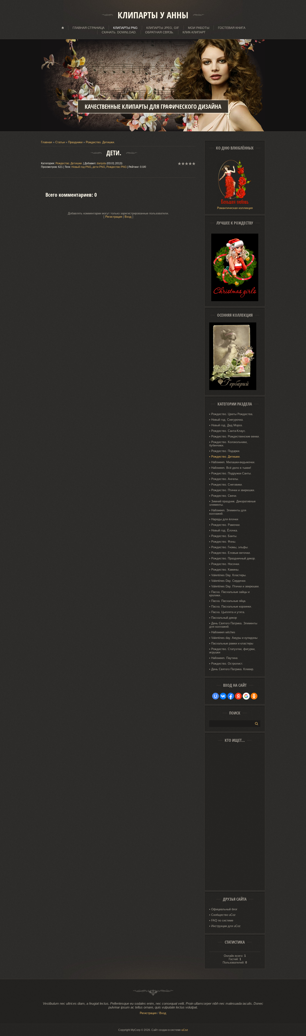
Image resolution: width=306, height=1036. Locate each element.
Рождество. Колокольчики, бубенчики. (228, 443)
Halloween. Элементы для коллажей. (227, 512)
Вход (128, 216)
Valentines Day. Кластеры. (228, 575)
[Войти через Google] (246, 696)
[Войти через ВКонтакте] (223, 696)
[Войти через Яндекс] (238, 696)
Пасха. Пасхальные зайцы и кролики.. (229, 593)
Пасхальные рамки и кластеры (232, 643)
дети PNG (99, 166)
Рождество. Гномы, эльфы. (229, 547)
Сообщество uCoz (223, 915)
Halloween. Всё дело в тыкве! (231, 467)
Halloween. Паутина (224, 658)
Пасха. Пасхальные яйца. (228, 601)
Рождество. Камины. (225, 569)
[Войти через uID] (215, 696)
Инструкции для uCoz (226, 926)
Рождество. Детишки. (69, 163)
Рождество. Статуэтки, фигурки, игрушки (232, 650)
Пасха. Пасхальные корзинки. (231, 606)
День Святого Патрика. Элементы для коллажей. (233, 625)
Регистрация (113, 216)
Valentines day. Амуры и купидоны (234, 638)
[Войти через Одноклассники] (254, 696)
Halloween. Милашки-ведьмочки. (233, 462)
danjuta (101, 163)
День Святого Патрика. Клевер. (232, 669)
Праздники (75, 142)
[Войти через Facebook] (230, 696)
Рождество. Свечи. (224, 495)
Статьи (60, 142)
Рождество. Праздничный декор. (233, 558)
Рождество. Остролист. (227, 663)
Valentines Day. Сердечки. (228, 580)
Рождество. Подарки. (225, 451)
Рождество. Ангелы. (225, 479)
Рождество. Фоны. (223, 541)
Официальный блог (224, 909)
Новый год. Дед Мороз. (227, 425)
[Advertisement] (234, 818)
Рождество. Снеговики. (227, 484)
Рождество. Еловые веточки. (231, 552)
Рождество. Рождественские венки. (235, 436)
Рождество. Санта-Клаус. (228, 431)
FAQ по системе (222, 920)
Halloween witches (223, 632)
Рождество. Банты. (224, 536)
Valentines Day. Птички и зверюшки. (235, 586)
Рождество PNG (116, 166)
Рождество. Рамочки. (225, 525)
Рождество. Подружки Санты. (231, 473)
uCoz (184, 1030)
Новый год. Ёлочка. (224, 530)
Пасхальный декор (224, 617)
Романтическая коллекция (235, 208)
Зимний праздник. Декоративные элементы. (232, 503)
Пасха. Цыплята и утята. (228, 612)
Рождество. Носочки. (225, 564)
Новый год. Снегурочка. (227, 419)
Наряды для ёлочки (224, 519)
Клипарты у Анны (153, 15)
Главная (46, 142)
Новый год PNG (81, 166)
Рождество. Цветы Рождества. (232, 414)
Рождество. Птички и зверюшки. (233, 490)
